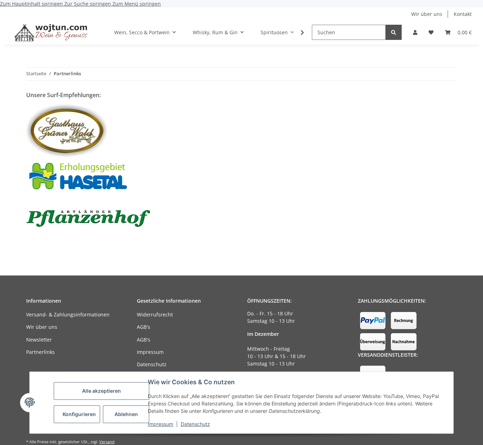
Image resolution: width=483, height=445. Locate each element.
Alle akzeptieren (101, 391)
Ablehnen (126, 414)
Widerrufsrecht (155, 314)
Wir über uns (426, 14)
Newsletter (39, 339)
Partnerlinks (40, 352)
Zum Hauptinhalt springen (32, 3)
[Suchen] (393, 32)
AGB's (143, 327)
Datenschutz (195, 424)
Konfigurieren (79, 414)
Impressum (160, 424)
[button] (415, 32)
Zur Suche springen (88, 3)
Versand (107, 441)
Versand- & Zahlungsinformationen (68, 314)
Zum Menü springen (136, 3)
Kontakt (463, 14)
